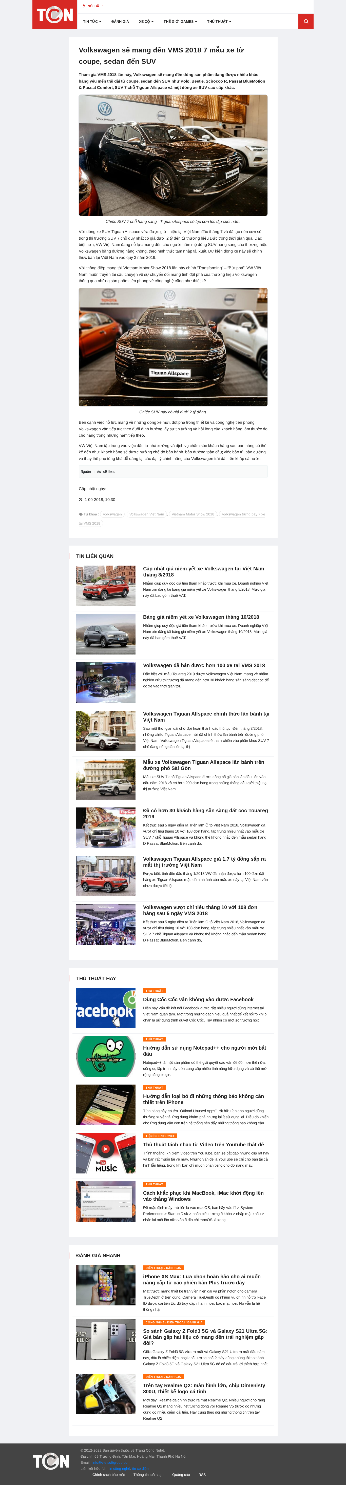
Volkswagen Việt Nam (146, 514)
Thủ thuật (217, 22)
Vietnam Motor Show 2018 (193, 514)
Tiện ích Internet (160, 1135)
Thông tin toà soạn (148, 1475)
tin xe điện (140, 1469)
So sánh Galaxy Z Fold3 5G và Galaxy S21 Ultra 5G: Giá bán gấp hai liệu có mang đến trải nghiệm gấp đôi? (205, 1337)
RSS (202, 1475)
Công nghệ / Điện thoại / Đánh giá (174, 1322)
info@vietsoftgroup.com (111, 1462)
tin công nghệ (119, 1469)
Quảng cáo (181, 1475)
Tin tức (90, 22)
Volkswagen (112, 514)
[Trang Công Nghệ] (51, 1461)
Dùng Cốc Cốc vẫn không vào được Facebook (198, 999)
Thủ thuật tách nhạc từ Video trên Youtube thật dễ (203, 1144)
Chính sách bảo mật (108, 1475)
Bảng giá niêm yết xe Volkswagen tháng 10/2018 (201, 617)
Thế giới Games (179, 22)
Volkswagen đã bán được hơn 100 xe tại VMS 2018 (204, 665)
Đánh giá (120, 22)
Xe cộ (144, 22)
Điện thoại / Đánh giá (163, 1267)
